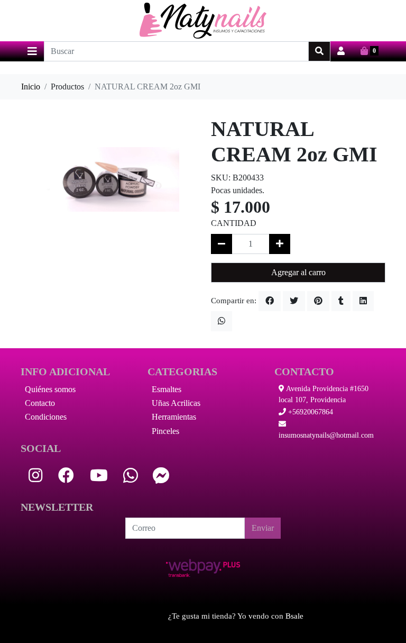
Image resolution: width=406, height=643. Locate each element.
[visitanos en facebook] (66, 475)
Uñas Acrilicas (176, 403)
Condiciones (46, 416)
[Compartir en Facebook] (270, 301)
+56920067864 (309, 412)
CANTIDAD (233, 223)
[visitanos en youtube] (99, 475)
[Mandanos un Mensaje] (161, 475)
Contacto (40, 403)
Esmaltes (166, 389)
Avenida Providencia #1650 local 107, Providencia (323, 394)
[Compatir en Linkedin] (363, 301)
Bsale (294, 616)
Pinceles (165, 431)
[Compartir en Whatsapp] (221, 321)
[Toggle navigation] (32, 51)
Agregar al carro (298, 272)
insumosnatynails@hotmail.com (326, 435)
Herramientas (174, 416)
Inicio (30, 86)
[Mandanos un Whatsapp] (130, 475)
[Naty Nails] (203, 20)
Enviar (263, 527)
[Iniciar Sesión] (341, 51)
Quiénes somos (50, 389)
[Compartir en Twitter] (294, 301)
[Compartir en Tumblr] (340, 301)
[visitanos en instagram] (35, 475)
